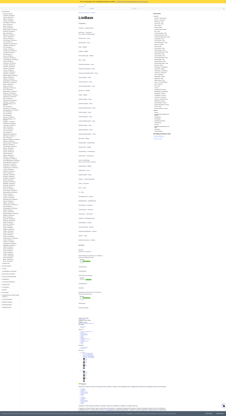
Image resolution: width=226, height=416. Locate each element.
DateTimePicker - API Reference (10, 82)
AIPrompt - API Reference (8, 17)
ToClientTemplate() (83, 307)
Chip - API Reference (7, 54)
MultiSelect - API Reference (9, 141)
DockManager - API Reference (9, 87)
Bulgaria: (88, 356)
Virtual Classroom (84, 341)
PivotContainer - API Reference (9, 164)
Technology (83, 389)
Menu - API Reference (7, 137)
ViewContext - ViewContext (86, 214)
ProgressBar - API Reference (9, 174)
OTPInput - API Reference (8, 150)
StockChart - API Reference (9, 224)
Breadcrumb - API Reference (9, 31)
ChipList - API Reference (8, 56)
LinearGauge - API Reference (9, 125)
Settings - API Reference (8, 201)
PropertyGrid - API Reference (9, 178)
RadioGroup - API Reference (9, 185)
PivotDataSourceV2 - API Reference (10, 167)
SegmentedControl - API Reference (10, 199)
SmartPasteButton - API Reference (10, 208)
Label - (81, 160)
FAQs (82, 343)
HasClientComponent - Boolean (87, 240)
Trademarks (110, 410)
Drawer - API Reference (8, 89)
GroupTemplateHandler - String (87, 86)
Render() (81, 249)
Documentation (84, 333)
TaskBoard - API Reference (8, 229)
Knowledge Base (6, 307)
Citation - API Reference (8, 61)
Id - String (81, 192)
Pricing (82, 327)
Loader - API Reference (8, 130)
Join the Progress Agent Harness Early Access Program (132, 1)
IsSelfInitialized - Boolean (85, 222)
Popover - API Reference (8, 172)
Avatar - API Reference (8, 24)
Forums (82, 335)
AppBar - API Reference (8, 19)
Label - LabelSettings (158, 74)
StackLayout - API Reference (9, 220)
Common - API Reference (8, 70)
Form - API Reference (7, 111)
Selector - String (83, 235)
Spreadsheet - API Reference (9, 218)
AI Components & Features (9, 271)
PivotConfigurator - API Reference (10, 158)
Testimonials (83, 348)
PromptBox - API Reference (9, 176)
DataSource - (82, 32)
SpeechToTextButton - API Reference (11, 213)
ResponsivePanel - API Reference (10, 192)
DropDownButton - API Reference (10, 91)
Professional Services (85, 339)
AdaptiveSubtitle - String (85, 174)
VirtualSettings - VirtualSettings (160, 70)
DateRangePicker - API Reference (10, 80)
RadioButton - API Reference (9, 183)
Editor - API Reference (7, 98)
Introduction (5, 263)
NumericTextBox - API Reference (10, 146)
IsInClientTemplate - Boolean (86, 227)
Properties (82, 23)
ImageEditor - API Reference (9, 121)
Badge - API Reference (8, 26)
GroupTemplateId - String (85, 81)
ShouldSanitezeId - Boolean (86, 196)
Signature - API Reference (8, 202)
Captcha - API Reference (8, 38)
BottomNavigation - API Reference (10, 29)
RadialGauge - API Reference (9, 181)
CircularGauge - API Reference (9, 57)
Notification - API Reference (9, 144)
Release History (84, 334)
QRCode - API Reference (8, 180)
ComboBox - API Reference (9, 68)
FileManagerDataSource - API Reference (9, 104)
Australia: (89, 357)
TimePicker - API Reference (9, 241)
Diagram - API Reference (8, 84)
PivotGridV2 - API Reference (9, 171)
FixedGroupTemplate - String (86, 64)
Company (83, 388)
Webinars (83, 337)
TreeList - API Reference (8, 252)
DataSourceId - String (84, 38)
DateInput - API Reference (8, 77)
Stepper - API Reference (8, 222)
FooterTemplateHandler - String (87, 121)
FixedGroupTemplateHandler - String (88, 73)
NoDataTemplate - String (85, 125)
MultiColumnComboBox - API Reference (11, 139)
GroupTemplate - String (85, 77)
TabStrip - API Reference (8, 227)
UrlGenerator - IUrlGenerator (86, 155)
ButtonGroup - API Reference (9, 34)
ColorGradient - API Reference (9, 63)
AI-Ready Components (89, 323)
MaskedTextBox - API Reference (10, 134)
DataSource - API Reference (9, 73)
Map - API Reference (7, 132)
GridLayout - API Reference (9, 117)
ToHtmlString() (82, 271)
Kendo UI (81, 321)
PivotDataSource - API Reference (10, 165)
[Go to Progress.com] (82, 384)
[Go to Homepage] (85, 6)
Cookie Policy (129, 413)
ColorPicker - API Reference (9, 66)
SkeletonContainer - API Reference (10, 204)
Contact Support (158, 136)
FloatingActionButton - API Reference (11, 110)
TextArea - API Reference (8, 232)
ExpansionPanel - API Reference (10, 100)
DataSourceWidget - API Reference (10, 75)
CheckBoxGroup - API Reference (10, 50)
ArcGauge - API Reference (8, 20)
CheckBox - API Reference (8, 49)
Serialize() (81, 288)
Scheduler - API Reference (8, 195)
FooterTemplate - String (85, 112)
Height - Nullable (83, 95)
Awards (82, 390)
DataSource (89, 32)
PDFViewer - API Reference (9, 157)
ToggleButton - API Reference (9, 245)
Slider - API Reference (7, 206)
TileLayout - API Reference (8, 236)
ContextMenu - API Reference (9, 72)
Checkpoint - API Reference (9, 52)
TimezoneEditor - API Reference (10, 243)
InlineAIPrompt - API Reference (9, 123)
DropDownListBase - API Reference (10, 94)
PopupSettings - (83, 142)
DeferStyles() (82, 303)
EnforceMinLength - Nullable (86, 55)
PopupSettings (91, 142)
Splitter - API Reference (8, 217)
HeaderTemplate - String (85, 99)
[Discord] (84, 368)
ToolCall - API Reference (8, 248)
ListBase (93, 12)
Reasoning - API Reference (9, 188)
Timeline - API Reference (8, 240)
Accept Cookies (208, 413)
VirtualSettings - (83, 151)
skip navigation (81, 6)
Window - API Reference (8, 259)
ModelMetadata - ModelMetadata (87, 201)
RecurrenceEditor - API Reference (10, 190)
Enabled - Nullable (83, 51)
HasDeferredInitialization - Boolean (88, 231)
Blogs (82, 336)
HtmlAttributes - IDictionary (86, 205)
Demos (82, 332)
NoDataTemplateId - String (85, 129)
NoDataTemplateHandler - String (87, 134)
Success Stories (84, 347)
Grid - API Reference (7, 115)
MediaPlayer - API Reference (9, 135)
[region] (113, 413)
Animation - (82, 28)
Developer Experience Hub (86, 331)
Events (82, 342)
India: (88, 355)
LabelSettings (86, 160)
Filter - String (82, 60)
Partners (82, 340)
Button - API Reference (8, 33)
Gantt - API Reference (7, 113)
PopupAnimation (89, 28)
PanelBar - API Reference (8, 155)
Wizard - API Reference (8, 261)
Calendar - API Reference (8, 36)
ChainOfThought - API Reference (10, 40)
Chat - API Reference (7, 47)
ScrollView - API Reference (8, 197)
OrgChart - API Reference (8, 148)
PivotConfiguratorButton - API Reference (11, 160)
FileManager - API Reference (9, 102)
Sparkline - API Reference (8, 211)
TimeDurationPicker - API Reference (10, 238)
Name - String (82, 187)
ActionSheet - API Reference (9, 15)
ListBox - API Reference (8, 127)
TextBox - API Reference (8, 234)
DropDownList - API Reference (9, 93)
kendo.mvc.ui (88, 12)
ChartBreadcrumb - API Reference (10, 43)
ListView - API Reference (8, 128)
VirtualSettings (91, 151)
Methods (81, 245)
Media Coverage (84, 393)
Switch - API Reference (8, 225)
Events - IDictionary (84, 183)
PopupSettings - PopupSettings (160, 67)
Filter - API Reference (7, 106)
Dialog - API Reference (8, 86)
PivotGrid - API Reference (8, 169)
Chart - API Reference (7, 42)
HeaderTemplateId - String (85, 103)
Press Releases (84, 392)
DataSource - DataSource (159, 20)
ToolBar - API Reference (8, 247)
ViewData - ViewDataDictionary (87, 218)
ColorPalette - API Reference (9, 64)
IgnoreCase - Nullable (84, 90)
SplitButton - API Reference (9, 215)
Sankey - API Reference (8, 194)
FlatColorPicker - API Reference (9, 108)
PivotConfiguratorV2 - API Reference (10, 162)
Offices (82, 395)
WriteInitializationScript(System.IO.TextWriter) (91, 255)
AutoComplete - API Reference (9, 22)
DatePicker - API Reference (9, 79)
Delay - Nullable (83, 47)
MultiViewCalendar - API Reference (10, 142)
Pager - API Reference (7, 153)
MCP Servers (81, 323)
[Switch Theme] (224, 9)
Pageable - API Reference (8, 151)
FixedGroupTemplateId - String (87, 68)
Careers (82, 394)
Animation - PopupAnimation (160, 18)
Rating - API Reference (8, 187)
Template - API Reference (8, 231)
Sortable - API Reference (8, 210)
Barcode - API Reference (8, 27)
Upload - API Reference (8, 257)
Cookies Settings (219, 413)
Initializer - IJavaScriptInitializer (87, 179)
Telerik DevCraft (82, 319)
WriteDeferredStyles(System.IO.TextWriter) (90, 292)
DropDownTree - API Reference (9, 96)
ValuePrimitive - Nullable (85, 147)
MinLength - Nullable (84, 138)
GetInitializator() (83, 283)
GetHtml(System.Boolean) (85, 275)
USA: (88, 353)
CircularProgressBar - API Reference (10, 59)
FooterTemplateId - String (85, 116)
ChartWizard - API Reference (9, 45)
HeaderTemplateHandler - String (87, 108)
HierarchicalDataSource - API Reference (9, 119)
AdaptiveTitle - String (84, 170)
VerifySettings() (83, 266)
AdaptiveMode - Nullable (85, 166)
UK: (88, 354)
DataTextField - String (84, 42)
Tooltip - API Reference (8, 250)
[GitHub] (84, 367)
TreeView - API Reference (8, 255)
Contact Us (83, 352)
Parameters (82, 259)
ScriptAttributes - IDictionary (86, 209)
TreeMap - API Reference (8, 254)
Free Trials (83, 326)
